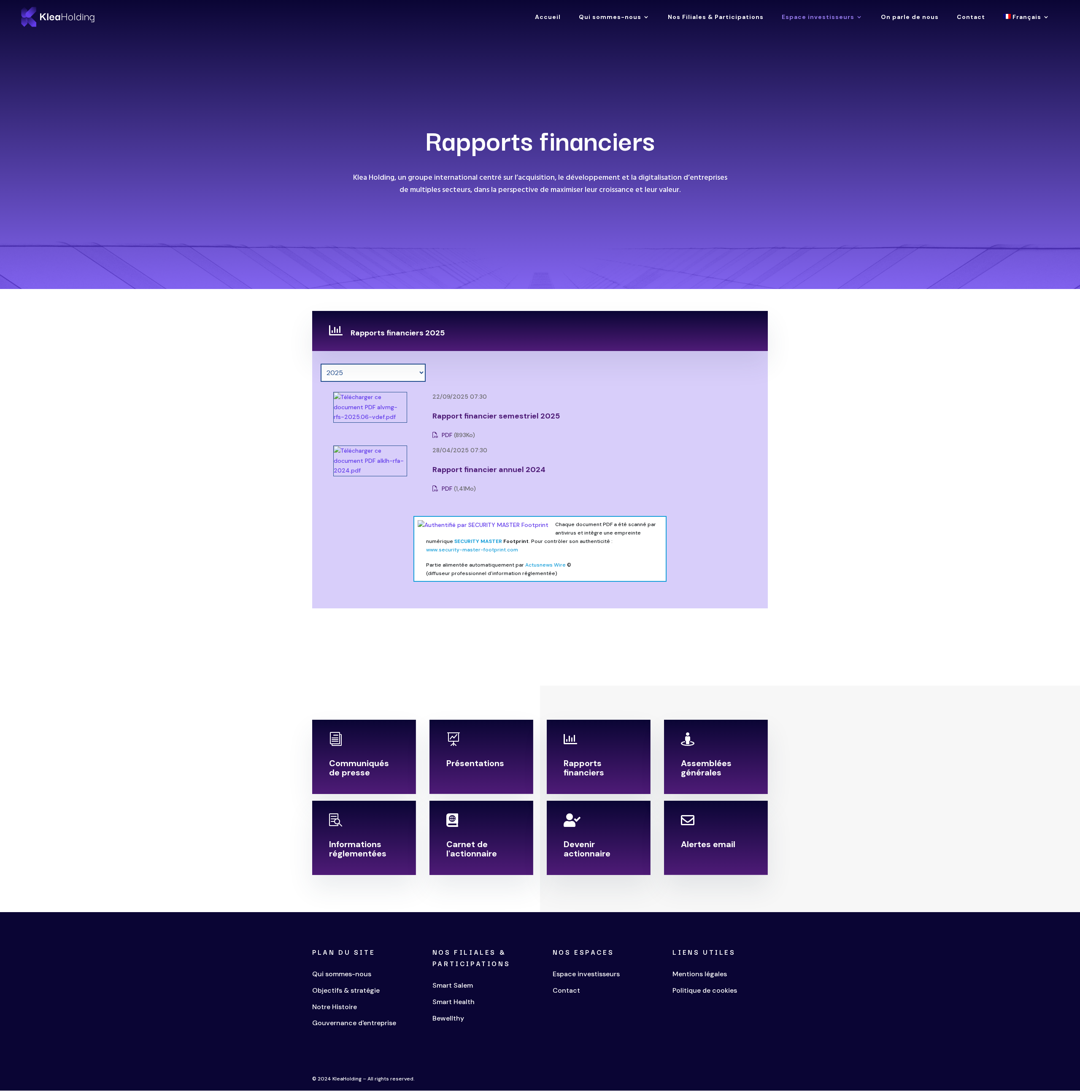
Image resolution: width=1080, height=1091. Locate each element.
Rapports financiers (584, 768)
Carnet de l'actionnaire (471, 849)
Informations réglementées (357, 849)
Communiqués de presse (359, 768)
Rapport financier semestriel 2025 (496, 416)
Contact (971, 17)
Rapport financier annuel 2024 (488, 470)
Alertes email (708, 844)
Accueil (548, 17)
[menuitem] (1026, 24)
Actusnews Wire (545, 565)
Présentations (475, 763)
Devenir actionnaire (587, 849)
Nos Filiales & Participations (716, 17)
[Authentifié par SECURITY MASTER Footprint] (483, 525)
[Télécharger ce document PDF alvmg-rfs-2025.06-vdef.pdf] (359, 417)
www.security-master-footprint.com (472, 549)
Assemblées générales (706, 768)
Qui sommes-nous (610, 17)
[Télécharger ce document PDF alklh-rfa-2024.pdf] (359, 470)
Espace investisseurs (818, 17)
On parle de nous (910, 17)
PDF (446, 435)
